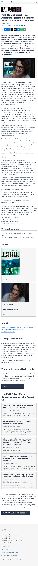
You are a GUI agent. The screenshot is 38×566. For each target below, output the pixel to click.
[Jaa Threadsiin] (15, 29)
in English (11, 559)
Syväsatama (5, 84)
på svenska (18, 559)
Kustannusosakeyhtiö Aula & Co (11, 25)
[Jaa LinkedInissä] (8, 29)
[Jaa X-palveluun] (12, 29)
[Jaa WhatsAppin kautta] (21, 29)
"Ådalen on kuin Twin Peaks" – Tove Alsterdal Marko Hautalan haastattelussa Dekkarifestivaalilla (17, 330)
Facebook (4, 546)
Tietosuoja (4, 549)
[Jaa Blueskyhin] (18, 29)
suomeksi (4, 559)
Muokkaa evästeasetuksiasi (9, 552)
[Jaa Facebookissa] (5, 29)
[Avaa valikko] (12, 2)
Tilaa (5, 386)
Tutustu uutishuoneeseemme (15, 513)
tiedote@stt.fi (5, 537)
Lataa (5, 280)
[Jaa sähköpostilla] (24, 29)
